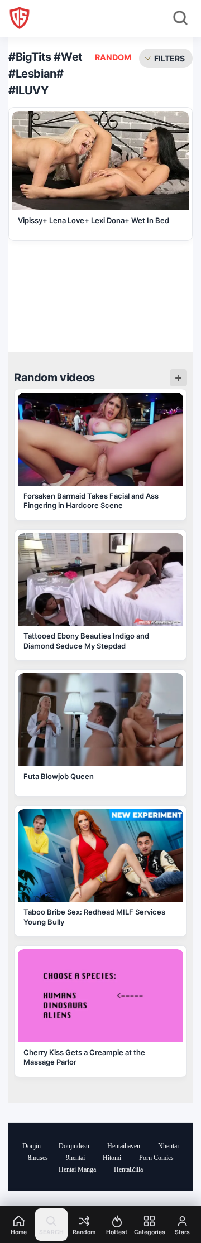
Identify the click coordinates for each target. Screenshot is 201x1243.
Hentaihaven (123, 1146)
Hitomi (112, 1158)
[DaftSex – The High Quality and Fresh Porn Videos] (19, 18)
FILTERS (169, 58)
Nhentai (168, 1146)
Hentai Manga (77, 1169)
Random (113, 57)
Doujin (31, 1146)
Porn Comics (156, 1158)
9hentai (75, 1158)
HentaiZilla (128, 1169)
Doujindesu (74, 1146)
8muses (38, 1158)
